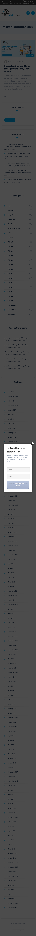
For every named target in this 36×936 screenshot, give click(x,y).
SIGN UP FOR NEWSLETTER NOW (18, 485)
